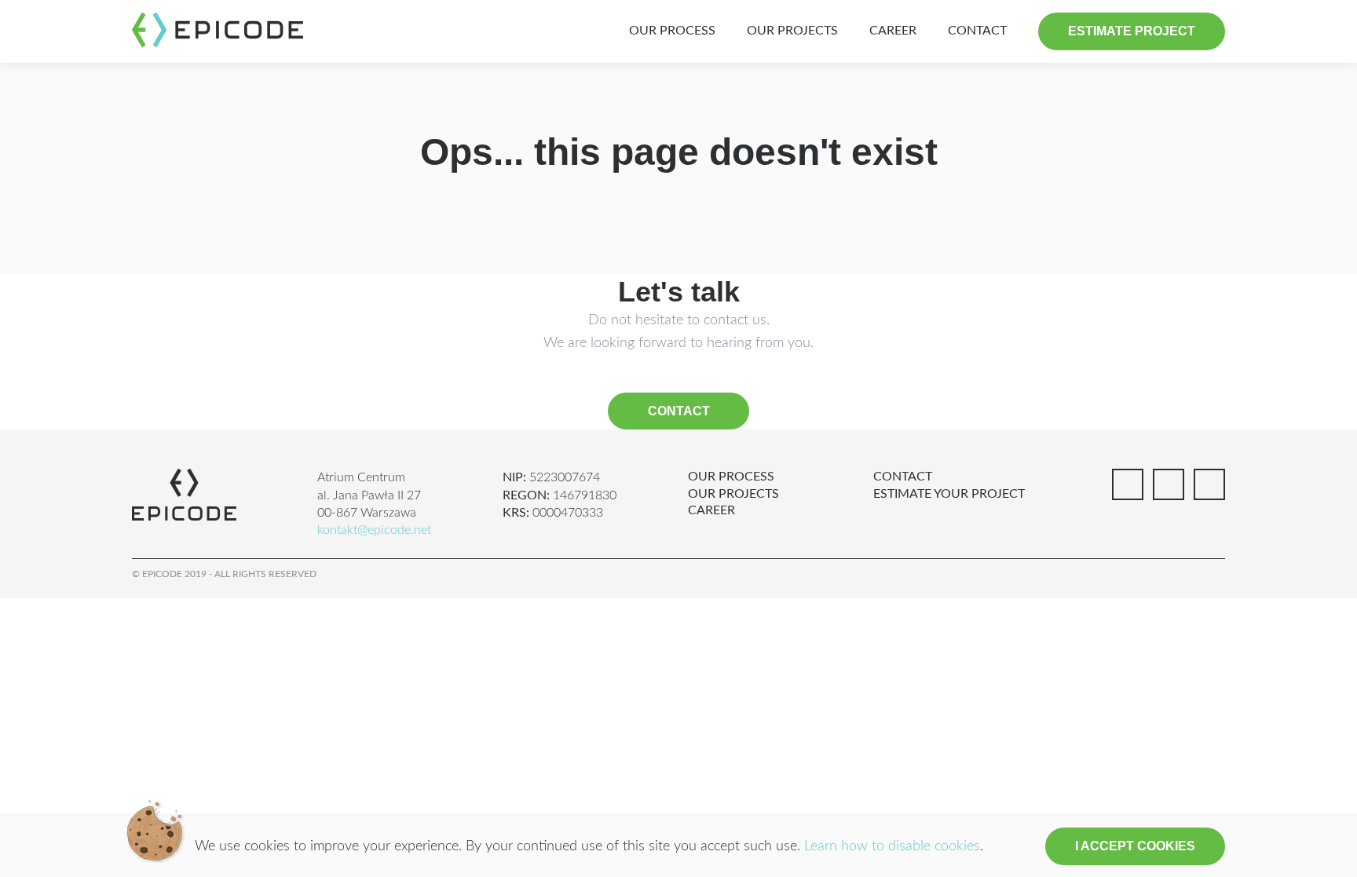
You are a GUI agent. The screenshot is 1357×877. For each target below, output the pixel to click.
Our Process (672, 30)
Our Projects (792, 30)
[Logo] (217, 30)
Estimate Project (1131, 31)
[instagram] (1209, 484)
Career (892, 30)
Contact (977, 30)
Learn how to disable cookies (892, 846)
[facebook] (1127, 484)
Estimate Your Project (949, 494)
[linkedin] (1168, 484)
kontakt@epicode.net (374, 530)
